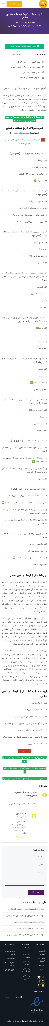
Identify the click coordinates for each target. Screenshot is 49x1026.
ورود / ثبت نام (14, 4)
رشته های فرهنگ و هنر (25, 970)
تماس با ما (41, 969)
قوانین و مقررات (42, 953)
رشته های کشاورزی (26, 977)
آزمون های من (10, 969)
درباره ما (42, 965)
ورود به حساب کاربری (10, 953)
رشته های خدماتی (26, 956)
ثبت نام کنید (11, 958)
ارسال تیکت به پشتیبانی (10, 964)
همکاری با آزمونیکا (41, 960)
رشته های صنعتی (26, 963)
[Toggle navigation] (3, 3)
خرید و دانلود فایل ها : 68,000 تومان (23, 46)
